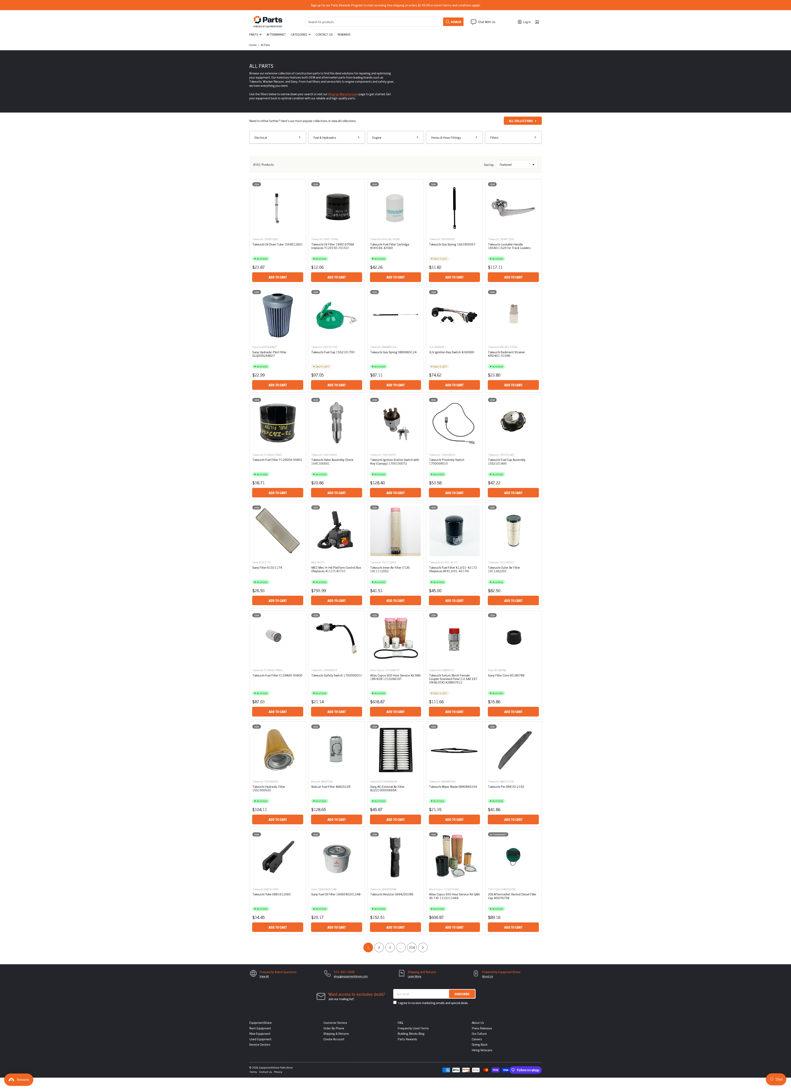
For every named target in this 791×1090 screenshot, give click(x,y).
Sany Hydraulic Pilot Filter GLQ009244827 (269, 353)
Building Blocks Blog (411, 1033)
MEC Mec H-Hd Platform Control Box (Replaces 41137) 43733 (336, 569)
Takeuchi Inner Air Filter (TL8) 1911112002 (390, 569)
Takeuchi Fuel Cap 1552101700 (333, 352)
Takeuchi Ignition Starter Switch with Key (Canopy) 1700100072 (394, 461)
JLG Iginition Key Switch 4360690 (451, 352)
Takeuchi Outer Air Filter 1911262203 (504, 569)
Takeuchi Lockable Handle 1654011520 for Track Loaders (509, 246)
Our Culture (479, 1033)
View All (264, 976)
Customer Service (335, 1022)
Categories (299, 34)
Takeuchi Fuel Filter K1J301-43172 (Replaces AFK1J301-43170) (453, 569)
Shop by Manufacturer (343, 94)
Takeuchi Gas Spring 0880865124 (393, 352)
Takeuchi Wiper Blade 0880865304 (453, 786)
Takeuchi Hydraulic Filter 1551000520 (268, 788)
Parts (253, 34)
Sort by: (489, 165)
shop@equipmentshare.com (351, 976)
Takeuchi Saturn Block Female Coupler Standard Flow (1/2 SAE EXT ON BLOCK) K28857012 (453, 678)
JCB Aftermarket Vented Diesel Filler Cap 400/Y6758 (512, 896)
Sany (255, 347)
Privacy (278, 1072)
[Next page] (422, 947)
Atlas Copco (377, 670)
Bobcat (315, 781)
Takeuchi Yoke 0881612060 (271, 894)
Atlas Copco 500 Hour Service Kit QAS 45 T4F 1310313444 (454, 896)
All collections (521, 121)
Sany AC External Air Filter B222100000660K (387, 788)
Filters (494, 137)
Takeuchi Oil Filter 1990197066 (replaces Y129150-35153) (332, 246)
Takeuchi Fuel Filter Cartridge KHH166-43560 (389, 246)
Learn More (414, 976)
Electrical (260, 137)
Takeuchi (257, 239)
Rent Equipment (260, 1028)
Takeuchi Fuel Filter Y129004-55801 (277, 460)
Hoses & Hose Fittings (446, 137)
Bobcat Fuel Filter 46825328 (330, 786)
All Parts (265, 45)
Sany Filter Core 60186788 (506, 675)
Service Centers (259, 1044)
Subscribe (462, 994)
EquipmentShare (260, 1022)
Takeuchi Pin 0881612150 (506, 786)
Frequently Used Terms (413, 1028)
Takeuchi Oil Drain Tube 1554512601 (277, 244)
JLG (431, 347)
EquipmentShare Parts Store (276, 1067)
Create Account (333, 1039)
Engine (376, 137)
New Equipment (259, 1033)
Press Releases (482, 1028)
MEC (313, 562)
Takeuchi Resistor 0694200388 (391, 894)
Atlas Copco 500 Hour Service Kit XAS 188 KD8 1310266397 (395, 677)
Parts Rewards (407, 1039)
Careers (477, 1039)
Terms (253, 1072)
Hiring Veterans (482, 1050)
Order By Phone (333, 1028)
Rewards (344, 34)
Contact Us (324, 34)
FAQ (400, 1022)
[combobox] (384, 22)
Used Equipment (260, 1039)
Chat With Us (486, 22)
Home (253, 45)
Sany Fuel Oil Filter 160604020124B (335, 894)
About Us (487, 976)
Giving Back (479, 1044)
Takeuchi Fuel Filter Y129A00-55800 (277, 675)
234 (412, 947)
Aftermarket (276, 34)
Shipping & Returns (336, 1033)
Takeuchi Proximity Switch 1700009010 (446, 461)
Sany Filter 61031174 (267, 567)
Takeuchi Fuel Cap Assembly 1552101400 (506, 461)
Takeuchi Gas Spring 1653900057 (452, 244)
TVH (490, 889)
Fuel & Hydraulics (324, 137)
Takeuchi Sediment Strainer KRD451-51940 (506, 353)
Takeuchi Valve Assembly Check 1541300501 (332, 461)
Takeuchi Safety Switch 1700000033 (336, 675)
